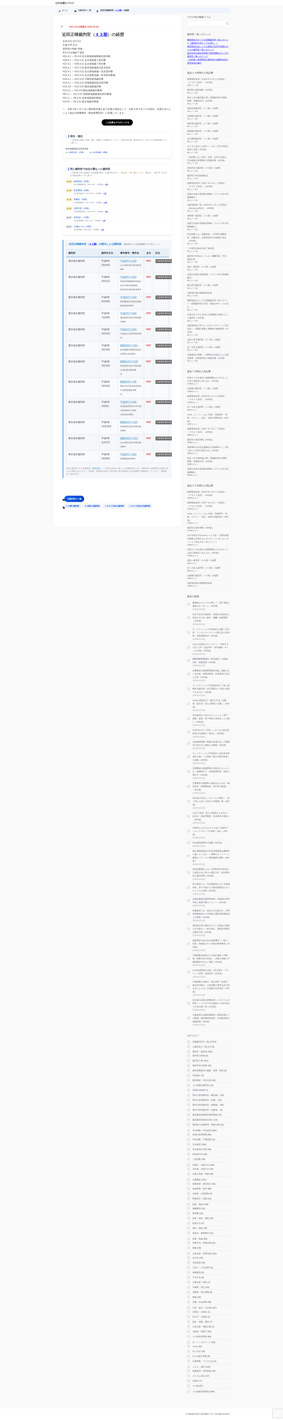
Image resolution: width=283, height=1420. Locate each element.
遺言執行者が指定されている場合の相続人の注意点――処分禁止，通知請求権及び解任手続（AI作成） (211, 928)
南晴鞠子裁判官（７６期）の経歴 (202, 131)
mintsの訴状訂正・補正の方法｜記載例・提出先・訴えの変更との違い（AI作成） (210, 703)
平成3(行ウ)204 (128, 277)
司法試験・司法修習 (201, 1130)
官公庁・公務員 (199, 1317)
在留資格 (196, 1262)
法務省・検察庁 (199, 1331)
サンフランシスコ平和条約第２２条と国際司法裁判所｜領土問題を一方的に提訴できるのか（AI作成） (211, 688)
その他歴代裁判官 (200, 1085)
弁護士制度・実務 (200, 1174)
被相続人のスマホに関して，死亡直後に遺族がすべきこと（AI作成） (211, 604)
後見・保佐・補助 (200, 1218)
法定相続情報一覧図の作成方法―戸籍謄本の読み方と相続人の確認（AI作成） (211, 743)
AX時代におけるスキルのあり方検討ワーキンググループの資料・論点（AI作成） (210, 831)
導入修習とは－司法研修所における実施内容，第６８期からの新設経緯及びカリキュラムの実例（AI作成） (211, 887)
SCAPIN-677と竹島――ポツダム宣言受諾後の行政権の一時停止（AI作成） (210, 732)
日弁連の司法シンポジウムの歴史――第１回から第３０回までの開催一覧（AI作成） (211, 801)
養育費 (195, 1213)
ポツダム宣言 (198, 1376)
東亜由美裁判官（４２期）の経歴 (202, 108)
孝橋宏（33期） (81, 199)
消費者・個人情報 (200, 1292)
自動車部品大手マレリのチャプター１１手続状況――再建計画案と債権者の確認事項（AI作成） (207, 328)
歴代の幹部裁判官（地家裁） (205, 1105)
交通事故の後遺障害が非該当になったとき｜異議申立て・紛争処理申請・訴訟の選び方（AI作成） (211, 771)
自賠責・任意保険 (200, 1193)
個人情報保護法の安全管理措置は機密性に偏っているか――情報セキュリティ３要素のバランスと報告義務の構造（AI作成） (211, 856)
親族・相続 (197, 1204)
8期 (106, 184)
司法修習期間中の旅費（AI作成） (207, 843)
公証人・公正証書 (200, 1267)
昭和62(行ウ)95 (128, 381)
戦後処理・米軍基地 (201, 1371)
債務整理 (196, 1272)
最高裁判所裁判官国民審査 (204, 1115)
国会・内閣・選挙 (200, 1322)
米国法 (195, 1381)
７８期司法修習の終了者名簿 (200, 248)
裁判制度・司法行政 (201, 1080)
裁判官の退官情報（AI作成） (200, 90)
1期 (104, 220)
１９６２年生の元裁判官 (139, 506)
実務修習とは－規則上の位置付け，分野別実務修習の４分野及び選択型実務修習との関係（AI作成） (211, 913)
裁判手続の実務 (199, 1065)
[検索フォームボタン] (227, 23)
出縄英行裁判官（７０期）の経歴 (202, 116)
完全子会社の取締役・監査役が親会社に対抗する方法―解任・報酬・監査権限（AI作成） (211, 617)
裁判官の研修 (198, 1055)
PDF (148, 261)
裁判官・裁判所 (199, 1051)
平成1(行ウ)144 (128, 329)
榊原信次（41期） (77, 152)
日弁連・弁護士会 (200, 1169)
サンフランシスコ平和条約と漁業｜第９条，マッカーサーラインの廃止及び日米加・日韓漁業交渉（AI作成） (211, 632)
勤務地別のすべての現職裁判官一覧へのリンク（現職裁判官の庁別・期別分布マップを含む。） (207, 303)
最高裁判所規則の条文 (202, 1120)
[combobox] (205, 23)
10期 (105, 202)
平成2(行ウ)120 (128, 261)
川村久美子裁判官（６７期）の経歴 (203, 339)
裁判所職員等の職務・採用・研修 (207, 1070)
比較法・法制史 (199, 1312)
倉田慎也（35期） (82, 181)
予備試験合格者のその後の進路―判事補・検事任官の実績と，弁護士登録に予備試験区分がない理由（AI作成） (211, 958)
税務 (194, 1297)
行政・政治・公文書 (201, 1308)
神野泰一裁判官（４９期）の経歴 (202, 216)
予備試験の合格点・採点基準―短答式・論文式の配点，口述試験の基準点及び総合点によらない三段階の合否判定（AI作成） (211, 987)
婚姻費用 (196, 1208)
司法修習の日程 (199, 1149)
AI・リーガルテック (201, 1342)
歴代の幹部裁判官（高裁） (204, 1100)
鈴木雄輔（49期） (101, 152)
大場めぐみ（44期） (83, 226)
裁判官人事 (197, 1060)
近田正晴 (96, 468)
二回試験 (196, 1159)
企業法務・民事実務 (201, 1253)
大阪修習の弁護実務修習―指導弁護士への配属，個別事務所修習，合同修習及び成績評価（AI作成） (211, 1018)
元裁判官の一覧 (74, 499)
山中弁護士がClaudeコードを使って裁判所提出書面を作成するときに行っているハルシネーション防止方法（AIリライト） (208, 538)
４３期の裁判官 (72, 506)
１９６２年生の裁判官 (114, 506)
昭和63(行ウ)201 (129, 345)
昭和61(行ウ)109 (129, 361)
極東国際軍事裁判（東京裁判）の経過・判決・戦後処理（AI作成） (211, 660)
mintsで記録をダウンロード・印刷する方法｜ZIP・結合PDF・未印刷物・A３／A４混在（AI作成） (210, 647)
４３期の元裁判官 (92, 506)
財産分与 (196, 1223)
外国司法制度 (198, 1090)
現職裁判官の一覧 (200, 1042)
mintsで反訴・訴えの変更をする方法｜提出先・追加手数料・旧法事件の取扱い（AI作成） (211, 816)
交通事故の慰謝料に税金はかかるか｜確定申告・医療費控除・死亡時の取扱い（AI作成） (211, 786)
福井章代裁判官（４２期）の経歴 (202, 123)
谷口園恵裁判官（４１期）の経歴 (202, 139)
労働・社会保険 (199, 1302)
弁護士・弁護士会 (200, 1165)
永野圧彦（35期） (82, 208)
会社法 (195, 1258)
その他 (195, 1386)
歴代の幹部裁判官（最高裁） (205, 1095)
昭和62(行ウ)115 (129, 422)
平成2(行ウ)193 (128, 454)
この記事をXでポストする (117, 122)
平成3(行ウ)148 (128, 297)
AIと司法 (196, 1351)
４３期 (118, 10)
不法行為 (196, 1277)
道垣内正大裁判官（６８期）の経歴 (203, 168)
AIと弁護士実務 (199, 1356)
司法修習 (196, 1144)
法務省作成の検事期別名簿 (199, 293)
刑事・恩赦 (197, 1239)
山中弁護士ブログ (64, 3)
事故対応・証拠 (199, 1198)
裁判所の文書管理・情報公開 (205, 1124)
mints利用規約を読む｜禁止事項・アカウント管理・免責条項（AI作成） (210, 972)
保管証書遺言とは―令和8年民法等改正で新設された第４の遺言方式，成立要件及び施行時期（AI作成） (211, 872)
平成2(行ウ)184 (128, 313)
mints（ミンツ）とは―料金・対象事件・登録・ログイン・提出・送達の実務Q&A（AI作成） (207, 417)
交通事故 (196, 1179)
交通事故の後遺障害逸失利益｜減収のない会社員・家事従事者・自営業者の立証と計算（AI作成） (211, 673)
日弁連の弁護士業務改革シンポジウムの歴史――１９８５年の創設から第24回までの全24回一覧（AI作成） (211, 1003)
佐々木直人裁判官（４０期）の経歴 (203, 347)
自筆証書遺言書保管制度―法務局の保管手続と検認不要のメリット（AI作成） (211, 900)
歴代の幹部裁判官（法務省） (205, 1110)
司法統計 (196, 1075)
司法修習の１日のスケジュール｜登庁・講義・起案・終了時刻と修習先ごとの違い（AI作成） (211, 718)
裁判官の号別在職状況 (197, 175)
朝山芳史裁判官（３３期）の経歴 (202, 285)
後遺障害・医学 (199, 1188)
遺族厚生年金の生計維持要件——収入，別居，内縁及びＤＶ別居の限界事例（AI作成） (211, 943)
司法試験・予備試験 (201, 1139)
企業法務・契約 (199, 1282)
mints (195, 1346)
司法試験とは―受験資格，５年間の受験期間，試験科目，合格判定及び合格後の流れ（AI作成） (206, 237)
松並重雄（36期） (82, 190)
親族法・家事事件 (200, 1233)
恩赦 (194, 1248)
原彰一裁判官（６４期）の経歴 (201, 267)
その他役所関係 (199, 1336)
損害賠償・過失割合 (201, 1184)
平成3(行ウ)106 (128, 402)
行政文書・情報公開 (201, 1326)
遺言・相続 (197, 1228)
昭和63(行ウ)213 (129, 438)
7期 (105, 193)
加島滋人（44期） (82, 217)
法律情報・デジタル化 (202, 1361)
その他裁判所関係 (200, 1391)
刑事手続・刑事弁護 (201, 1243)
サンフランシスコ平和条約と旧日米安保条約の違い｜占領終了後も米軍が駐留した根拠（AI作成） (211, 756)
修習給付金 (197, 1154)
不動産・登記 (198, 1287)
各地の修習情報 (199, 1134)
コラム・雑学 (198, 1367)
